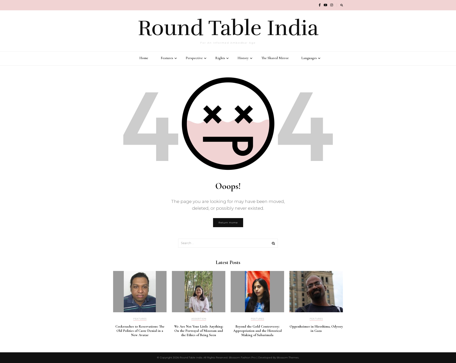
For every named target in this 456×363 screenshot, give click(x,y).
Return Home (228, 222)
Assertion (198, 318)
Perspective (194, 58)
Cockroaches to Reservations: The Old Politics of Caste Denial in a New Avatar (139, 330)
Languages (309, 58)
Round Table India (228, 28)
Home (143, 58)
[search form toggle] (341, 5)
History (243, 58)
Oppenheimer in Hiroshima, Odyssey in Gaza (316, 328)
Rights (220, 58)
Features (167, 58)
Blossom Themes (288, 357)
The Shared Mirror (275, 58)
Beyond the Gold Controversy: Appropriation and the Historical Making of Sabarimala (257, 330)
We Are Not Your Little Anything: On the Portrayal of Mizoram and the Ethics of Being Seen (198, 330)
